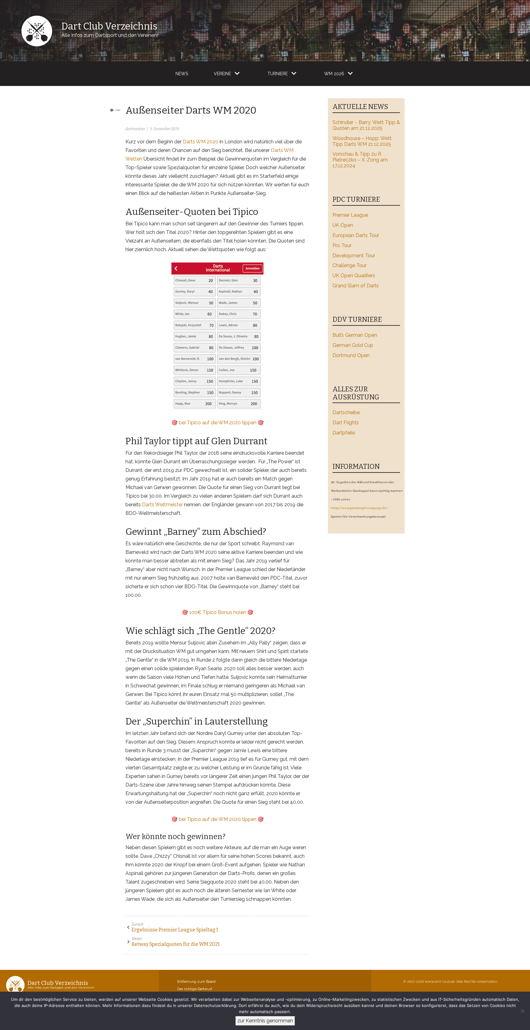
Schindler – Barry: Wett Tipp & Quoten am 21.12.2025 (366, 125)
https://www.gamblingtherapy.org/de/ (359, 508)
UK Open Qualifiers (353, 275)
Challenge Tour (349, 265)
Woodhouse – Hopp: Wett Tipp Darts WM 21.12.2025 (362, 141)
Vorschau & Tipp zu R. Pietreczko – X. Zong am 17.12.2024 (360, 160)
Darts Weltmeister (162, 504)
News (181, 73)
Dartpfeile (343, 433)
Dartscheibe (346, 412)
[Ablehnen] (522, 1011)
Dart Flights (345, 423)
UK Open (342, 225)
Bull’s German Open (354, 335)
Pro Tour (341, 245)
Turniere (277, 73)
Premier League (350, 215)
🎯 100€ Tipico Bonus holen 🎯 (217, 612)
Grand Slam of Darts (355, 286)
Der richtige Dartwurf (194, 989)
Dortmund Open (351, 355)
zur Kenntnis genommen (265, 1021)
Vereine (222, 73)
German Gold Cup (352, 345)
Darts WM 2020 (200, 142)
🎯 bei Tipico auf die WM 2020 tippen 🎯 (217, 423)
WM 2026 (334, 73)
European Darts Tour (355, 235)
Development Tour (353, 255)
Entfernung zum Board (196, 981)
